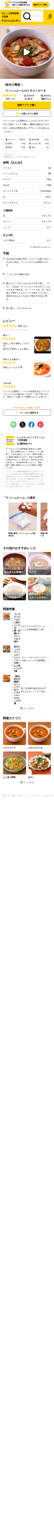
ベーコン (7, 168)
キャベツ (7, 179)
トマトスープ (34, 796)
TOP (4, 796)
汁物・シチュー (17, 796)
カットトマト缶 (10, 191)
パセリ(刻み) (9, 240)
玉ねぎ (6, 185)
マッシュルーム (10, 173)
